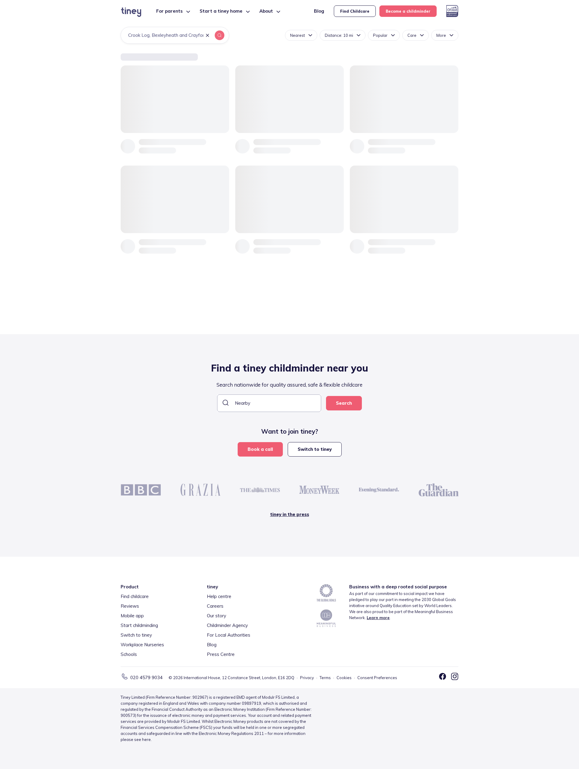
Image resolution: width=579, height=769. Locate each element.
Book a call (260, 449)
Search (344, 403)
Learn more (378, 617)
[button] (207, 36)
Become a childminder (408, 11)
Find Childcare (354, 11)
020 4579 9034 (146, 677)
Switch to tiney (315, 449)
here (146, 739)
